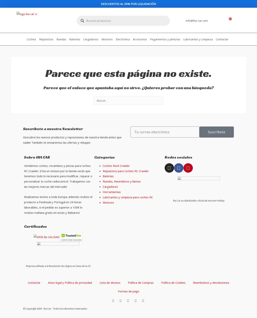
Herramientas (112, 192)
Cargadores (90, 39)
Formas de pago (128, 291)
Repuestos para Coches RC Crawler (126, 171)
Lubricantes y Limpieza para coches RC (128, 197)
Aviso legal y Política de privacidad (70, 282)
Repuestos (46, 39)
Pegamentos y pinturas (165, 39)
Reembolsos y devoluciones (211, 282)
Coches (31, 39)
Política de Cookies (173, 282)
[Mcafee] (71, 237)
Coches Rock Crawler (116, 166)
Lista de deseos (110, 282)
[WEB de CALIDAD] (46, 237)
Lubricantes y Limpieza (198, 39)
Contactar (222, 39)
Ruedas (61, 39)
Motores (107, 39)
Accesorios (140, 39)
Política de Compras (141, 282)
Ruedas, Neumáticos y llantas (122, 181)
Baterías (74, 39)
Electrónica (123, 39)
